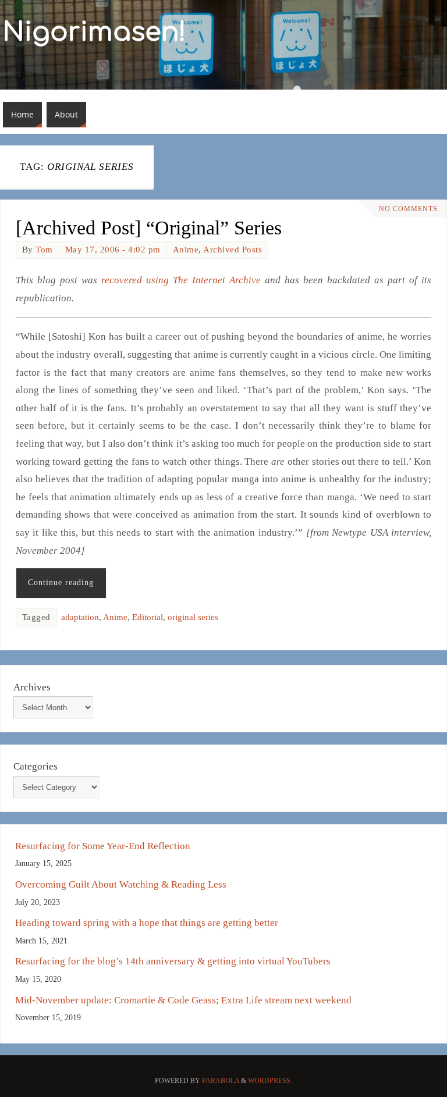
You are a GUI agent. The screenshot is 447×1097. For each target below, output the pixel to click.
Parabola (220, 1081)
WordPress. (270, 1081)
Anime (186, 249)
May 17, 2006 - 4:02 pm (113, 249)
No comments (408, 209)
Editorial (147, 617)
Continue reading (61, 582)
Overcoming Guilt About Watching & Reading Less (120, 884)
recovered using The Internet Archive (181, 280)
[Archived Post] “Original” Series (149, 227)
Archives (32, 687)
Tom (44, 249)
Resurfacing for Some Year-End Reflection (102, 846)
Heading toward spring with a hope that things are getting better (146, 922)
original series (193, 617)
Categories (35, 766)
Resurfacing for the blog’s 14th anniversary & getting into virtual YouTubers (173, 961)
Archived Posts (232, 249)
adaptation (80, 617)
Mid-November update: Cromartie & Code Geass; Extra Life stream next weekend (183, 1000)
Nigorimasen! (94, 32)
